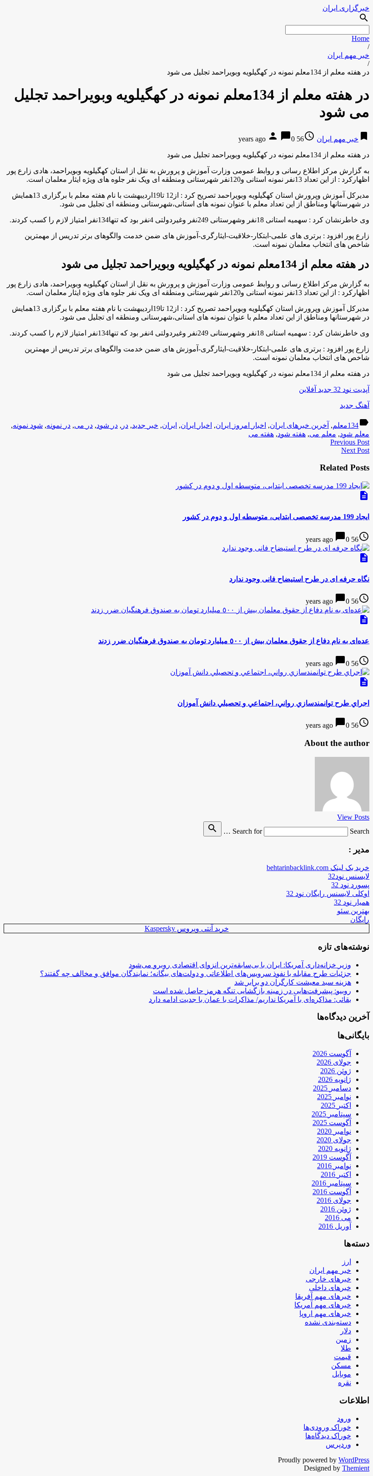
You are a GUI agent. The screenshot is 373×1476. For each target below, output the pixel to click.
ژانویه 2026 (334, 1079)
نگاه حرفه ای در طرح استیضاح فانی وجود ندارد (299, 579)
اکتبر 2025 (336, 1105)
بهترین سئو (353, 911)
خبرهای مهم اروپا (325, 1313)
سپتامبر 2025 (331, 1114)
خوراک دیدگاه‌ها (328, 1436)
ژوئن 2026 (335, 1071)
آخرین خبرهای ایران (299, 425)
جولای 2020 (334, 1140)
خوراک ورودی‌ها (327, 1427)
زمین (343, 1339)
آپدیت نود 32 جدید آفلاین (334, 389)
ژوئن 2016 (335, 1209)
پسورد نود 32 (350, 885)
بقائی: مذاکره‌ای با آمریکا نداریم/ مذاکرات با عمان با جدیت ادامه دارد (250, 999)
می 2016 (338, 1217)
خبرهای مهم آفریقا (323, 1296)
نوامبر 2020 (334, 1131)
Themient (355, 1468)
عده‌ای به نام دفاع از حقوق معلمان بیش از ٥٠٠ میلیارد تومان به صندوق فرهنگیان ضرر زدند (233, 641)
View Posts (353, 817)
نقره (344, 1382)
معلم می (322, 434)
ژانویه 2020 (334, 1148)
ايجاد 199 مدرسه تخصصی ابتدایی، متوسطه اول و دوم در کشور (276, 516)
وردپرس (338, 1444)
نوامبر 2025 (334, 1097)
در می (83, 425)
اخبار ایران (196, 425)
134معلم (345, 425)
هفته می (261, 434)
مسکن (341, 1365)
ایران (169, 425)
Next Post (355, 450)
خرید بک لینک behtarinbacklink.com (318, 867)
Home (360, 38)
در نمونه (58, 425)
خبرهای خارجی (328, 1279)
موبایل (341, 1374)
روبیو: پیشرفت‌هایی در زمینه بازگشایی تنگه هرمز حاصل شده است (252, 991)
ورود (344, 1418)
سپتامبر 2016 (331, 1183)
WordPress (353, 1460)
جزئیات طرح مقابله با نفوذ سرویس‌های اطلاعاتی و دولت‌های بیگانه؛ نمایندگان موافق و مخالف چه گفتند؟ (195, 973)
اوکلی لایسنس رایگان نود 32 (327, 893)
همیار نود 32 (351, 902)
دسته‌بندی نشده (328, 1322)
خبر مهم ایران (348, 55)
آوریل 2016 (334, 1226)
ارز (346, 1262)
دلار (345, 1331)
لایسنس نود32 (348, 876)
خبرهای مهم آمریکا (322, 1305)
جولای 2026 (334, 1062)
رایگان (359, 919)
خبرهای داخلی (330, 1287)
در (124, 425)
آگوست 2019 (332, 1157)
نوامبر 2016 (334, 1166)
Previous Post (349, 442)
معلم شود (354, 434)
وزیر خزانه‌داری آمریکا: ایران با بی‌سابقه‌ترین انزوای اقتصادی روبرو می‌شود (240, 965)
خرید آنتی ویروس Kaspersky (187, 928)
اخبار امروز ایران (241, 425)
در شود (107, 425)
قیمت (342, 1357)
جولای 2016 (334, 1200)
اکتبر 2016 (336, 1174)
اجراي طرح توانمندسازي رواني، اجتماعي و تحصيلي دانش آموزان (273, 703)
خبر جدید (145, 425)
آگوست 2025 (332, 1122)
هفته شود (291, 434)
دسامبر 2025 (332, 1088)
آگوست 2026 (332, 1053)
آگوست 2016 (332, 1192)
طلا (346, 1348)
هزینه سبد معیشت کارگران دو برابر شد (292, 982)
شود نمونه (28, 425)
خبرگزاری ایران (346, 8)
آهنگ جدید (354, 405)
